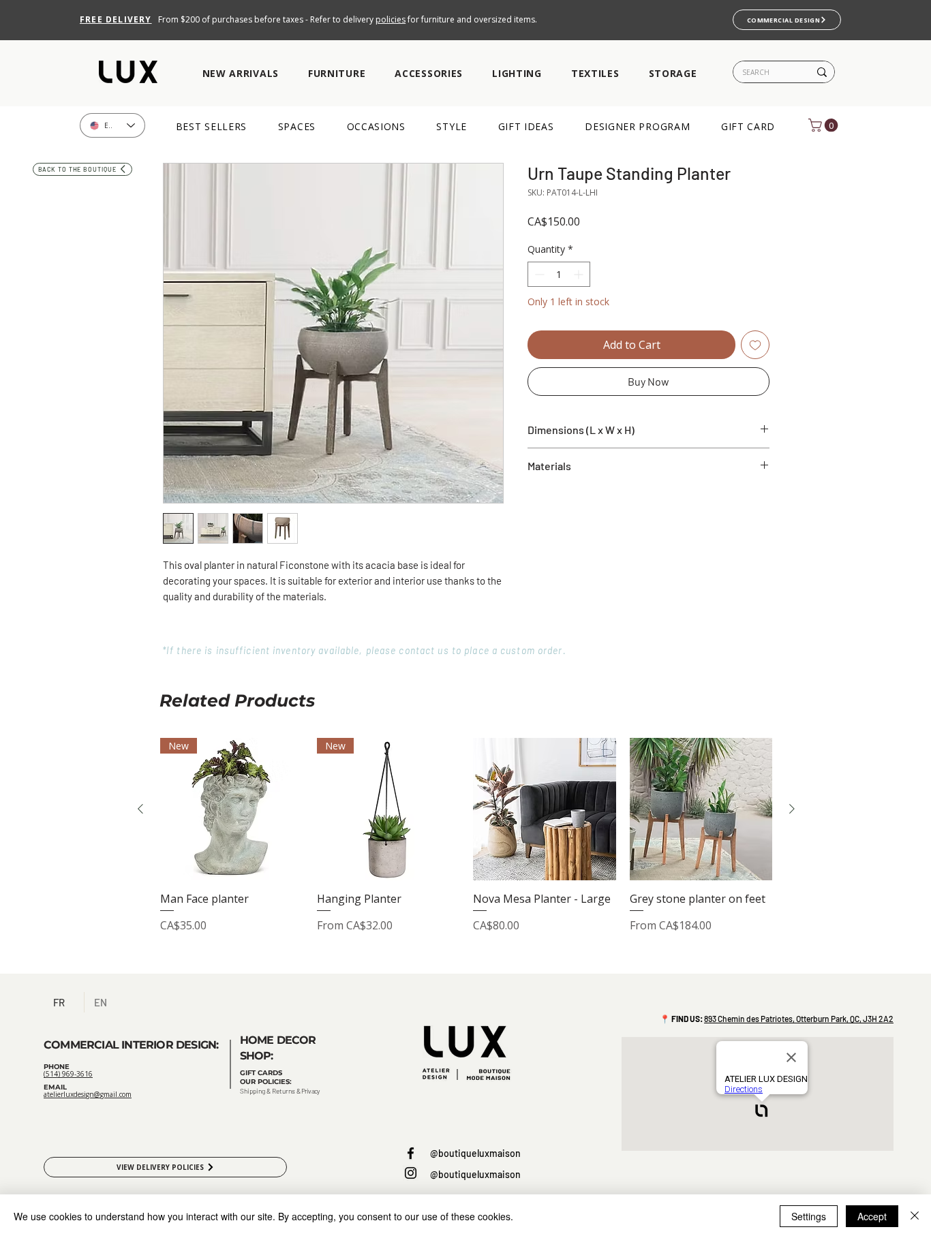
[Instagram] (410, 1173)
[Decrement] (538, 274)
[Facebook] (410, 1153)
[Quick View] (544, 809)
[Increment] (579, 274)
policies (391, 19)
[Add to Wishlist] (755, 344)
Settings (808, 1216)
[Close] (914, 1216)
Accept (872, 1216)
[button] (240, 74)
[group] (466, 850)
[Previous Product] (140, 809)
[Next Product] (792, 809)
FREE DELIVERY (116, 19)
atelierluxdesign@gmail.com (88, 1094)
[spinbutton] (559, 274)
